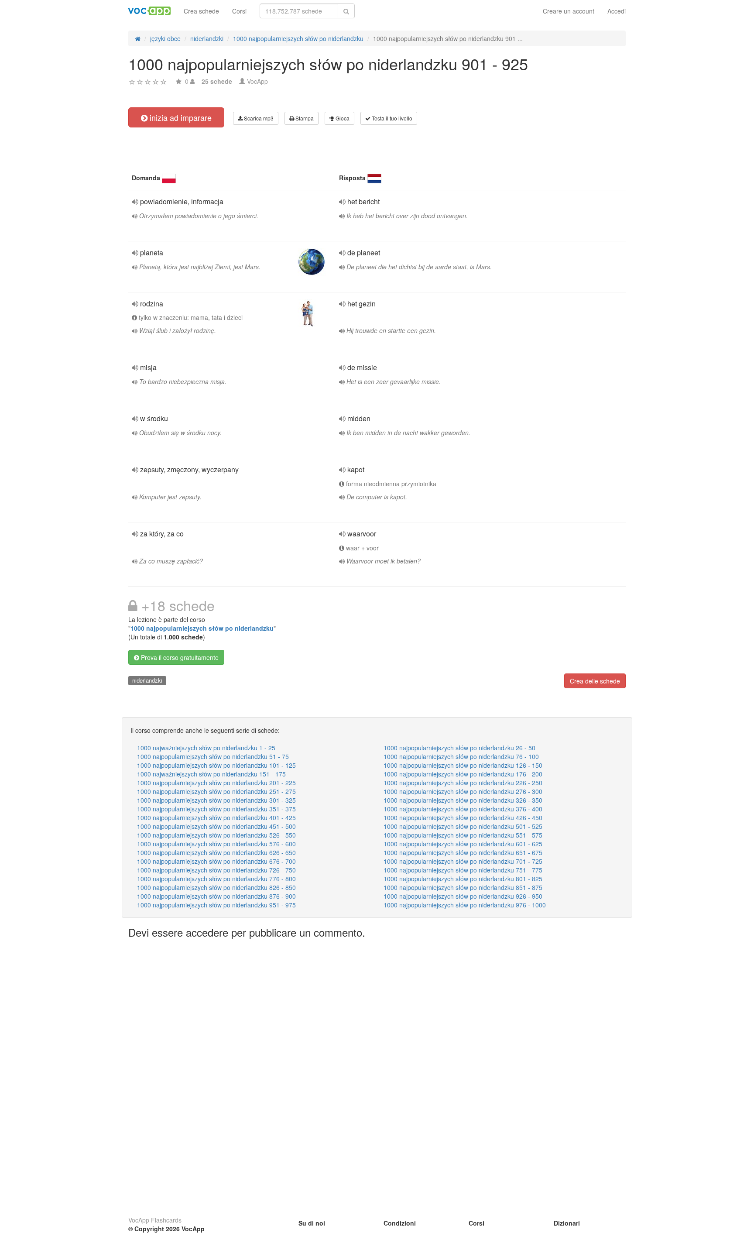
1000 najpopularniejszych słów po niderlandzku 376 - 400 (463, 808)
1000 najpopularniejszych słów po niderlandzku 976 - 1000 (465, 904)
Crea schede (201, 11)
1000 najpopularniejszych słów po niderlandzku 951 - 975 (216, 904)
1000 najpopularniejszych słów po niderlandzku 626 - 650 (216, 852)
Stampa (304, 118)
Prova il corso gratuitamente (179, 657)
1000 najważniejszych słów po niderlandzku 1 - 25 (206, 747)
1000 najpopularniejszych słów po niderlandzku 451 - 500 (216, 826)
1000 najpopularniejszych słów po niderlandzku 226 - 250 (463, 782)
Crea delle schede (595, 681)
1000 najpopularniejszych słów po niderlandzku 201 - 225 (216, 782)
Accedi (616, 11)
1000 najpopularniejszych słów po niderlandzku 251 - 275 (216, 791)
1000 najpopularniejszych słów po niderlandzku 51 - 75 (213, 756)
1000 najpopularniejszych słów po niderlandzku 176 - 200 (463, 773)
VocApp (257, 81)
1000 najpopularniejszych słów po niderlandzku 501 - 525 (463, 826)
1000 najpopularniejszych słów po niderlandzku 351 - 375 (216, 808)
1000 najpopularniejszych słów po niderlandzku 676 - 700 (216, 861)
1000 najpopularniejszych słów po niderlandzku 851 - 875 (463, 887)
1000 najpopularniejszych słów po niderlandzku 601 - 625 (463, 843)
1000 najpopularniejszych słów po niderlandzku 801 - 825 (463, 878)
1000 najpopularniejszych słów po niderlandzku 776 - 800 (216, 878)
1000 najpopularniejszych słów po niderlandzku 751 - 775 (463, 870)
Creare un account (568, 11)
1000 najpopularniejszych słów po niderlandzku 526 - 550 (216, 835)
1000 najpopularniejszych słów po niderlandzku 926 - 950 (463, 896)
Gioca (342, 118)
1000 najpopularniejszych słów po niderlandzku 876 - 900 (216, 896)
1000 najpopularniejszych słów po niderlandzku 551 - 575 (463, 835)
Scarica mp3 (258, 118)
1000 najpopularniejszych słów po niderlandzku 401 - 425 (216, 817)
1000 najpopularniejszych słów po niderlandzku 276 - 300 (463, 791)
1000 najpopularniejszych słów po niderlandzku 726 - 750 (216, 870)
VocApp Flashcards (155, 1220)
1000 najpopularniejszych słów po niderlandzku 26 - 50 (459, 747)
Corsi (239, 11)
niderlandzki (147, 680)
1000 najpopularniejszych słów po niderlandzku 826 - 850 (216, 887)
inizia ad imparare (179, 117)
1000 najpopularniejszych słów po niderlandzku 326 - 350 (463, 800)
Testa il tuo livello (391, 118)
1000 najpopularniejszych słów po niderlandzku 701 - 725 (463, 861)
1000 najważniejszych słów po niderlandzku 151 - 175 (211, 773)
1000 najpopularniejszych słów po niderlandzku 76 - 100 (461, 756)
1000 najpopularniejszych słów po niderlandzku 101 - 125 (216, 765)
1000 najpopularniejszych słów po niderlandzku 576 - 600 (216, 843)
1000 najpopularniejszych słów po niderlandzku (202, 628)
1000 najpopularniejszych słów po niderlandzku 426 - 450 (463, 817)
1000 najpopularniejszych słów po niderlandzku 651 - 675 (463, 852)
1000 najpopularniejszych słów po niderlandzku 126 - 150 (463, 765)
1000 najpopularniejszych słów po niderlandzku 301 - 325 (216, 800)
